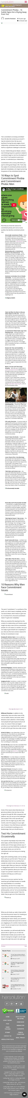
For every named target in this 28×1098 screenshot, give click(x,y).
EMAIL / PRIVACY (20, 1037)
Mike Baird (16, 709)
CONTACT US (7, 1036)
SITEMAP (7, 1032)
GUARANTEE (20, 1029)
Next (26, 946)
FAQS (7, 1024)
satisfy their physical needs (11, 369)
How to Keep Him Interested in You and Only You (18, 978)
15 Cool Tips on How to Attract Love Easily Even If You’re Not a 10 (18, 955)
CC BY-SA (22, 806)
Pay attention (19, 241)
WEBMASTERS (20, 1025)
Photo (10, 709)
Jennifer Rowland (10, 18)
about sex (15, 751)
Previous (3, 946)
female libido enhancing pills (15, 383)
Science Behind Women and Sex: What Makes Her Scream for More (18, 986)
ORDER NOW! (20, 1022)
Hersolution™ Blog (7, 1039)
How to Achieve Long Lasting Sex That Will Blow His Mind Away (17, 971)
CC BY (21, 709)
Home (7, 1017)
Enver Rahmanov (15, 806)
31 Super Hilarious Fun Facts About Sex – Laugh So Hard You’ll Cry (17, 963)
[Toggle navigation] (26, 2)
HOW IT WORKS (7, 1020)
